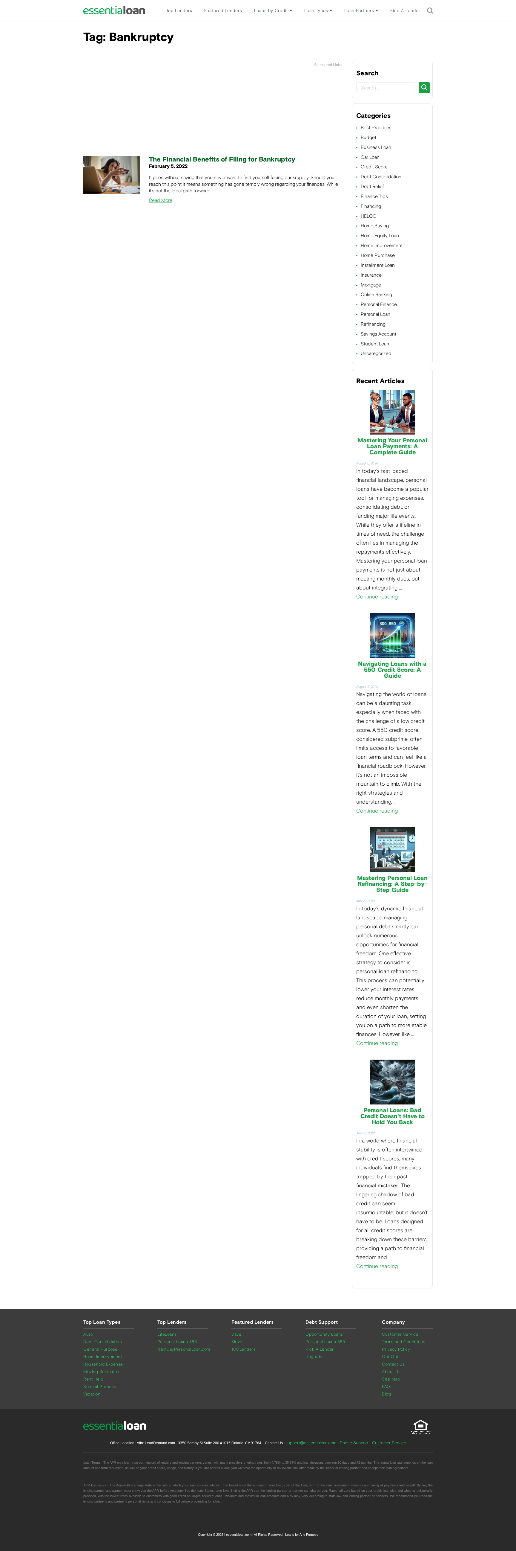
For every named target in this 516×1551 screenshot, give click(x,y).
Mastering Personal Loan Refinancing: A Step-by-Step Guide (392, 884)
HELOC (368, 216)
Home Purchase (378, 255)
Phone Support (354, 1442)
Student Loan (375, 344)
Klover (237, 1341)
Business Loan (376, 147)
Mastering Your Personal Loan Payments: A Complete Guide (392, 446)
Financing (371, 206)
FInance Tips (374, 196)
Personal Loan (375, 314)
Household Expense (103, 1364)
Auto (88, 1334)
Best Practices (376, 127)
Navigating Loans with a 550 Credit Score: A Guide (392, 670)
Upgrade (313, 1356)
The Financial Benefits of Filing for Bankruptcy (222, 159)
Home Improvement (382, 245)
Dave (236, 1334)
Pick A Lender (319, 1349)
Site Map (391, 1379)
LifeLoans (167, 1334)
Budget (368, 137)
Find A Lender (405, 10)
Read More (160, 200)
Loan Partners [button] (360, 10)
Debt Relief (372, 186)
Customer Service (400, 1334)
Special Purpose (99, 1386)
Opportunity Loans (324, 1334)
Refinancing (373, 324)
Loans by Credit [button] (272, 10)
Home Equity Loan (380, 235)
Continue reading (377, 596)
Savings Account (378, 334)
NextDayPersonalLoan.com (183, 1349)
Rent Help (93, 1379)
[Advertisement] (213, 112)
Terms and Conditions (403, 1341)
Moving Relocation (102, 1371)
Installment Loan (378, 265)
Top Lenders (179, 10)
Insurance (371, 275)
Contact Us (393, 1364)
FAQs (387, 1386)
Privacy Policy (396, 1349)
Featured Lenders (223, 10)
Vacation (91, 1394)
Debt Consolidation (381, 176)
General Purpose (100, 1349)
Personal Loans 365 (177, 1341)
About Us (391, 1371)
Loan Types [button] (317, 10)
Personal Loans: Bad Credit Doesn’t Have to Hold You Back (392, 1116)
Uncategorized (376, 353)
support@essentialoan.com (310, 1442)
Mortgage (371, 285)
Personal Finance (379, 304)
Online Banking (376, 294)
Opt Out (390, 1356)
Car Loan (370, 157)
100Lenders (243, 1349)
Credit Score (374, 167)
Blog (386, 1394)
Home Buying (375, 225)
